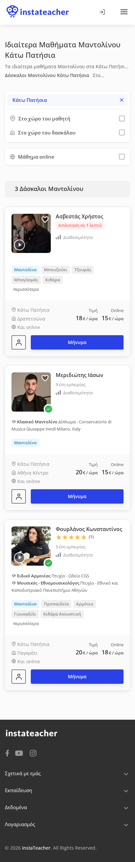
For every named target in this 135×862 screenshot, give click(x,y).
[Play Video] (19, 245)
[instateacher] (38, 5)
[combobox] (67, 100)
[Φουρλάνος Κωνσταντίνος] (18, 676)
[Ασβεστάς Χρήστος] (18, 342)
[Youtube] (20, 753)
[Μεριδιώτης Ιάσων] (18, 496)
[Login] (101, 12)
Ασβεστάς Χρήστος (79, 216)
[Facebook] (7, 753)
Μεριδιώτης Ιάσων (79, 375)
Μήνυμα (77, 342)
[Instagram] (33, 752)
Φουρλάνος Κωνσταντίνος (89, 529)
